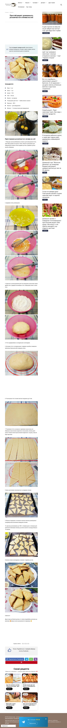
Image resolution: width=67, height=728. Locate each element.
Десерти (43, 2)
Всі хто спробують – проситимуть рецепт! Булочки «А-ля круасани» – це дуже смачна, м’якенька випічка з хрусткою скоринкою (51, 84)
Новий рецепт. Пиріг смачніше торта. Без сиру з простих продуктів (51, 112)
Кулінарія (35, 2)
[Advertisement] (21, 33)
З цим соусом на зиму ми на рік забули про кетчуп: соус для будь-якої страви (51, 28)
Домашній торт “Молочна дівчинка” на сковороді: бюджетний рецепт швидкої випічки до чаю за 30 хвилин (51, 166)
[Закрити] (46, 719)
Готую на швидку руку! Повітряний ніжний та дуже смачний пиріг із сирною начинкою (52, 194)
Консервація (21, 7)
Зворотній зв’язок (9, 718)
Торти (45, 172)
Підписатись (32, 723)
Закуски (27, 2)
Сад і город (29, 7)
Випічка (20, 2)
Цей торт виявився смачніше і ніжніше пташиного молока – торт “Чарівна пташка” (51, 55)
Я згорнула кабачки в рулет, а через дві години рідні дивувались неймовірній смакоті (52, 138)
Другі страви (52, 2)
